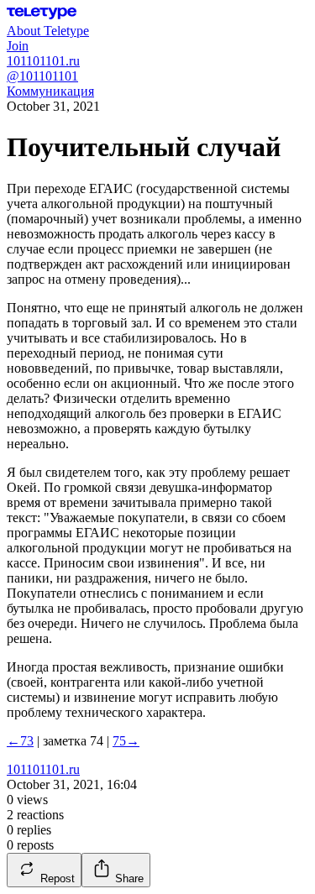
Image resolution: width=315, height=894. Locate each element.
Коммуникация (50, 91)
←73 (20, 741)
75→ (126, 741)
